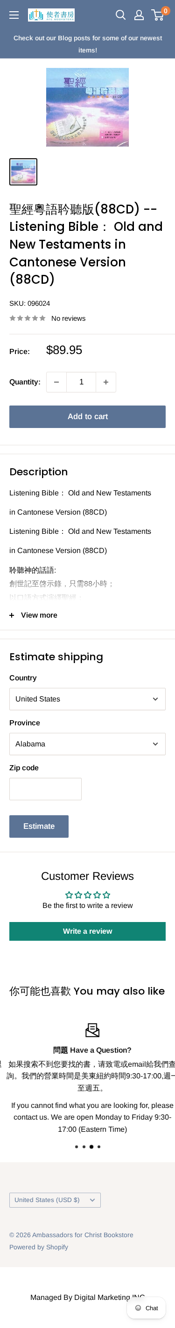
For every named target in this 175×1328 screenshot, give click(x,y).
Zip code (24, 768)
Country (23, 678)
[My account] (139, 15)
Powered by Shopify (38, 1247)
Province (24, 723)
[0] (158, 15)
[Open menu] (14, 15)
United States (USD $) (47, 1199)
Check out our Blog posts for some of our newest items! (88, 44)
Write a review (87, 931)
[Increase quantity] (106, 382)
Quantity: (25, 382)
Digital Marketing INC (109, 1297)
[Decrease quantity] (56, 382)
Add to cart (88, 416)
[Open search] (121, 15)
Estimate (39, 826)
